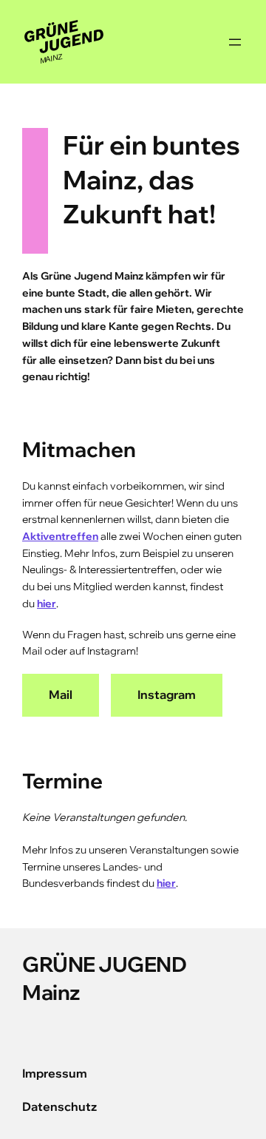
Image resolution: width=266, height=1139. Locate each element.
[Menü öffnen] (235, 42)
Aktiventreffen (60, 536)
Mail (60, 694)
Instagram (166, 694)
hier (46, 603)
